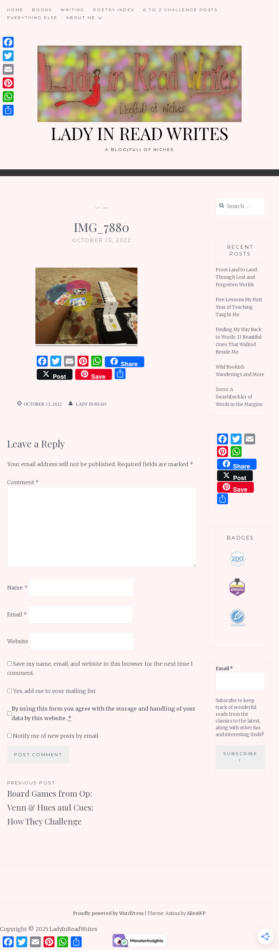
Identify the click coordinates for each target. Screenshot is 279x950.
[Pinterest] (8, 83)
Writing (72, 9)
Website (17, 641)
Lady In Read (91, 404)
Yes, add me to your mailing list (54, 691)
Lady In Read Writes (139, 133)
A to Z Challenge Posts (180, 9)
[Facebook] (8, 42)
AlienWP (196, 913)
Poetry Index (114, 9)
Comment (23, 482)
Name (17, 587)
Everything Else (32, 17)
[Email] (8, 69)
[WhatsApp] (8, 96)
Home (15, 9)
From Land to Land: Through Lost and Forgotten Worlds (237, 277)
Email (17, 614)
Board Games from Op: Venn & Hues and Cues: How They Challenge (50, 803)
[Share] (8, 110)
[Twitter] (8, 56)
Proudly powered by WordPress (108, 913)
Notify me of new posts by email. (56, 735)
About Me (81, 17)
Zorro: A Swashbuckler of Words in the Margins (239, 397)
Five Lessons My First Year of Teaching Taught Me (239, 307)
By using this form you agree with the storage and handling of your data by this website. (104, 713)
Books (42, 9)
